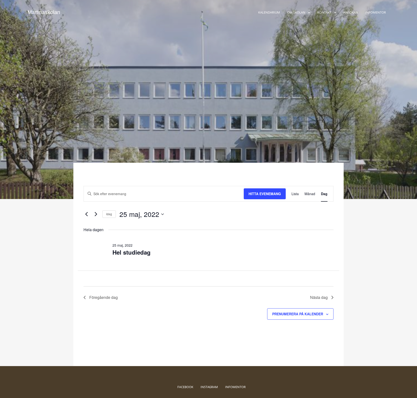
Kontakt (324, 12)
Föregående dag (103, 297)
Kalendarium (269, 12)
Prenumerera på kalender (297, 313)
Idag (109, 214)
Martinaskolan (44, 12)
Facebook (185, 387)
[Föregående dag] (86, 214)
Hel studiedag (131, 252)
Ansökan (350, 12)
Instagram (209, 387)
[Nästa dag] (96, 214)
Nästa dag (319, 297)
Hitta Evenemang (265, 193)
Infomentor (375, 12)
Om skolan (296, 12)
